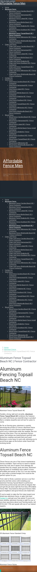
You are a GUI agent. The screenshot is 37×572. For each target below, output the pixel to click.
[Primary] (16, 189)
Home (6, 347)
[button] (0, 570)
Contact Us (4, 498)
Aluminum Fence (10, 349)
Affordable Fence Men (12, 3)
